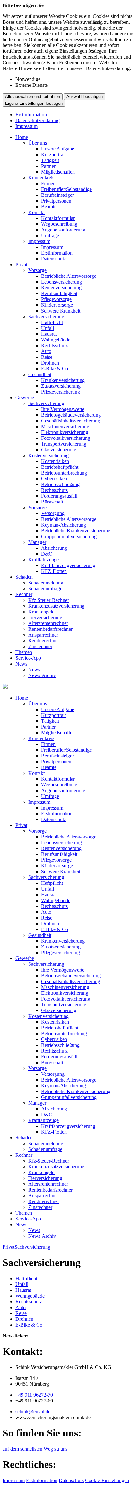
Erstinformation (31, 114)
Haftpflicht (52, 322)
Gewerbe (24, 397)
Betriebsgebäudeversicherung (71, 415)
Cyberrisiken (54, 478)
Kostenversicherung (48, 455)
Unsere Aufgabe (57, 148)
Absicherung (54, 548)
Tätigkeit (50, 160)
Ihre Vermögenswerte (62, 409)
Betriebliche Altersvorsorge (68, 276)
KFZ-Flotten (54, 571)
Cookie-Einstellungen (107, 1480)
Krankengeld (41, 611)
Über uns (37, 143)
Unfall (47, 328)
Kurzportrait (53, 154)
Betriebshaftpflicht (59, 467)
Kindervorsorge (57, 305)
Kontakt (36, 212)
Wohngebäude (55, 339)
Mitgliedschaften (58, 172)
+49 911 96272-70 (34, 1395)
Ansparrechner (43, 635)
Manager (37, 542)
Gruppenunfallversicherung (69, 536)
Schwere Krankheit (60, 310)
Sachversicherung (46, 316)
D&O (47, 554)
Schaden (24, 577)
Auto (46, 351)
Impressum (26, 126)
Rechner (23, 594)
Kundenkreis (41, 177)
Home (21, 137)
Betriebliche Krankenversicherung (75, 530)
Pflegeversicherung (60, 391)
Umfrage (50, 235)
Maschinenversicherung (65, 426)
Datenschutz (53, 258)
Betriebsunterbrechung (64, 473)
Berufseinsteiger (57, 195)
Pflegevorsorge (56, 299)
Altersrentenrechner (48, 623)
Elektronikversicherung (64, 432)
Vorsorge (37, 270)
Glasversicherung (58, 449)
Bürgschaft (52, 501)
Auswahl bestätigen (84, 96)
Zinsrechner (40, 646)
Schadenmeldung (45, 582)
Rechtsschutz (54, 345)
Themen (23, 652)
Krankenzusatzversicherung (56, 606)
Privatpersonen (56, 201)
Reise (46, 357)
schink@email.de (32, 1411)
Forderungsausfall (59, 496)
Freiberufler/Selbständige (66, 189)
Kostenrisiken (55, 461)
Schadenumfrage (45, 588)
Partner (48, 166)
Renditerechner (43, 640)
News (21, 663)
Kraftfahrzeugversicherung (68, 565)
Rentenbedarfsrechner (50, 629)
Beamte (48, 206)
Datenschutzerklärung (37, 120)
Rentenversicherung (61, 287)
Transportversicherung (63, 444)
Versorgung (53, 513)
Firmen (48, 183)
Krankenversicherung (63, 380)
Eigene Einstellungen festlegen (34, 103)
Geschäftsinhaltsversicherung (70, 420)
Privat (21, 264)
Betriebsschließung (60, 484)
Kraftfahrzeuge (43, 559)
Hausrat (49, 334)
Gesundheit (39, 374)
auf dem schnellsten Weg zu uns (35, 1449)
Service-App (28, 658)
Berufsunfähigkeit (59, 293)
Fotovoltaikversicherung (65, 438)
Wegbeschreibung (59, 224)
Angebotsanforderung (63, 229)
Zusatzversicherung (61, 386)
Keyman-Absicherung (63, 525)
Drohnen (50, 363)
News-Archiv (42, 675)
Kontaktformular (58, 218)
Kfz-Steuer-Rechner (48, 600)
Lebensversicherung (61, 282)
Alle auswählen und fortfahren (32, 96)
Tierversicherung (45, 617)
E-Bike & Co (54, 368)
